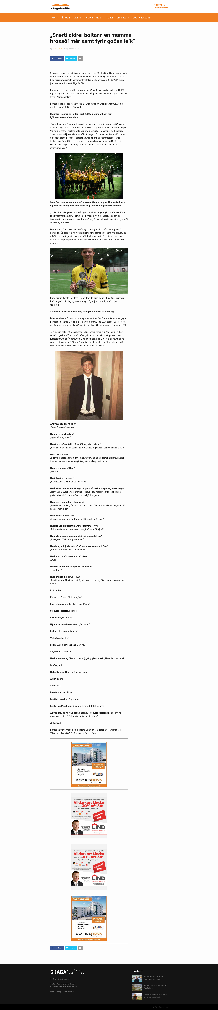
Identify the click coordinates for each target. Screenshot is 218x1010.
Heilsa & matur (94, 17)
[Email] (80, 58)
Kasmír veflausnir (68, 992)
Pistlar (109, 17)
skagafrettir (57, 48)
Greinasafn (122, 17)
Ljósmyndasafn (141, 17)
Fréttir (55, 17)
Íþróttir (66, 17)
